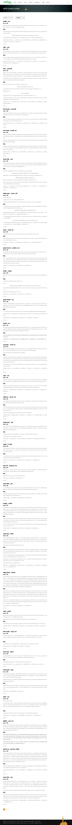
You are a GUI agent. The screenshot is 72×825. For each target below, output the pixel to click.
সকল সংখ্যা (19, 2)
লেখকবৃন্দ (30, 2)
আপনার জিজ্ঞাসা (36, 2)
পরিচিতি (43, 2)
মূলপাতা (15, 2)
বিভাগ (25, 2)
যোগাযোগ (47, 2)
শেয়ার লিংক (4, 44)
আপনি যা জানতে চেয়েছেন (11, 9)
